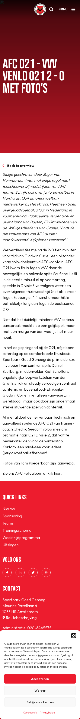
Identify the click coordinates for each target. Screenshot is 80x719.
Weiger (40, 690)
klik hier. (55, 473)
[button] (73, 635)
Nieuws (9, 508)
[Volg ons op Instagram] (46, 572)
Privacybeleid (47, 712)
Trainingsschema (17, 530)
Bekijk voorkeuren (40, 702)
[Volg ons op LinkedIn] (20, 572)
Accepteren (40, 679)
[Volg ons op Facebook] (7, 572)
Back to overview (20, 165)
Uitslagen (11, 544)
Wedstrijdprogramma (21, 537)
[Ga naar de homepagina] (40, 9)
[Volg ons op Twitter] (33, 572)
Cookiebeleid (30, 712)
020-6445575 (39, 627)
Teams (8, 523)
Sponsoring (12, 516)
